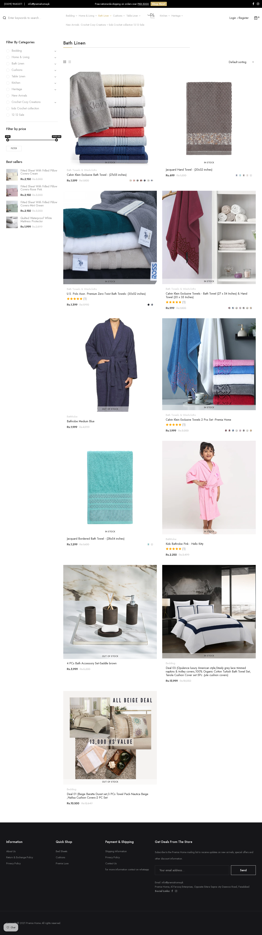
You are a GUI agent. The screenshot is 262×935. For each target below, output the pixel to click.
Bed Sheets (61, 851)
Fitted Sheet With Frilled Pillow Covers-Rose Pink (38, 188)
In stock (110, 162)
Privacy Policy (13, 863)
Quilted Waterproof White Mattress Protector (36, 219)
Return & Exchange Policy (19, 857)
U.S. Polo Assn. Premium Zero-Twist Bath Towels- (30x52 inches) (106, 294)
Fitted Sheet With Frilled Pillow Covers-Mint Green (38, 203)
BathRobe (72, 417)
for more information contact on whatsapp (127, 869)
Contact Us (111, 863)
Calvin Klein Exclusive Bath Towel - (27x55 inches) (97, 175)
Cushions (60, 857)
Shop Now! (158, 4)
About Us (11, 851)
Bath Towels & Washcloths (82, 170)
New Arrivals (19, 96)
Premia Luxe (62, 863)
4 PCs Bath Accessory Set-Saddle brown (92, 663)
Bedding (170, 663)
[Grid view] (64, 61)
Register (244, 18)
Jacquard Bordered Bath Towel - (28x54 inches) (96, 539)
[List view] (69, 61)
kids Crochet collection (25, 108)
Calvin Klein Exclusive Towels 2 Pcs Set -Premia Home (198, 420)
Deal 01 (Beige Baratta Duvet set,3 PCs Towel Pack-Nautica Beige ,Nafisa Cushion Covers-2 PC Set (107, 795)
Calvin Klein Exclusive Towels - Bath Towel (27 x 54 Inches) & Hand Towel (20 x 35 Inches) (206, 295)
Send (243, 870)
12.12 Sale (18, 115)
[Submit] (111, 402)
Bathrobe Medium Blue (80, 421)
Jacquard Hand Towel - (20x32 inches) (189, 170)
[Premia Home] (152, 15)
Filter (14, 148)
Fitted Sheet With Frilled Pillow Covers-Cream (38, 172)
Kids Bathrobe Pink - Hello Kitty (184, 544)
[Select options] (111, 155)
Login (232, 18)
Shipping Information (116, 851)
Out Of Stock (110, 409)
